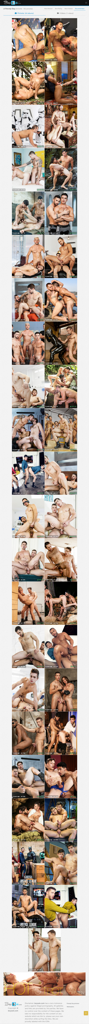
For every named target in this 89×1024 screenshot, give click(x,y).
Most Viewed (69, 8)
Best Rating (58, 8)
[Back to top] (86, 1013)
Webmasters (70, 1006)
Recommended (79, 8)
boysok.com (13, 1011)
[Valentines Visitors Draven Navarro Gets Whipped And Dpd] (61, 83)
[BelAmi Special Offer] (44, 995)
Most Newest (48, 8)
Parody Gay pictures (73, 1003)
